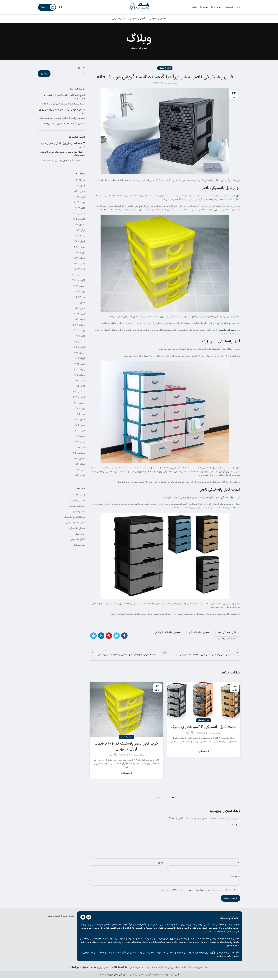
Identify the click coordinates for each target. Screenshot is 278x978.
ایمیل (159, 863)
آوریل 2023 (79, 302)
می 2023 (80, 297)
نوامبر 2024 (79, 202)
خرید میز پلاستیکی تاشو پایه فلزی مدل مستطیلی (62, 118)
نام (238, 863)
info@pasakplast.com (83, 967)
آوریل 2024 (79, 241)
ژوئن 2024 (80, 230)
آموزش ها (80, 495)
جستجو (81, 67)
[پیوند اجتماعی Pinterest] (109, 635)
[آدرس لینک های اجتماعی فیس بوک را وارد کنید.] (124, 635)
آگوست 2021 (79, 397)
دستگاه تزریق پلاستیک (74, 517)
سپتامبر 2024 (78, 213)
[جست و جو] (61, 7)
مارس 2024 (79, 247)
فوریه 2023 (79, 314)
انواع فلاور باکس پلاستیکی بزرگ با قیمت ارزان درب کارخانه (63, 97)
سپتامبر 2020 (79, 453)
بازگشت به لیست (165, 652)
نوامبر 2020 (80, 442)
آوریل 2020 (80, 464)
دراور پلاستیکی (78, 511)
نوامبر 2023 (79, 263)
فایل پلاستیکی (136, 48)
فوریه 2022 (80, 364)
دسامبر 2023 (79, 258)
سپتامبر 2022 (79, 341)
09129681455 (120, 967)
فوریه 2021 (80, 431)
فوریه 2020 (80, 475)
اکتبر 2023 (80, 269)
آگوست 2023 (78, 280)
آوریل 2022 (80, 358)
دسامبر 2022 (79, 325)
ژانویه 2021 (80, 436)
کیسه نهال (80, 534)
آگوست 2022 (79, 347)
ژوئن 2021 (80, 408)
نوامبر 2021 (80, 380)
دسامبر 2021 (79, 375)
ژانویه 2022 (79, 369)
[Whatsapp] (88, 917)
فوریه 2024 (79, 252)
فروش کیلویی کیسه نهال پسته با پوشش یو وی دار (61, 111)
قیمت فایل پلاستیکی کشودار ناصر (57, 160)
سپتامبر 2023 (78, 275)
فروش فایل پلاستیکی (199, 632)
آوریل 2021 (80, 419)
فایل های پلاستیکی (231, 195)
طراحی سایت (175, 974)
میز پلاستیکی (79, 545)
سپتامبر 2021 (79, 392)
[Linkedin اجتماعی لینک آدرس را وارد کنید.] (101, 635)
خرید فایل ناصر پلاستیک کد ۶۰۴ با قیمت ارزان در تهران (126, 746)
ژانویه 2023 (79, 319)
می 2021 (81, 414)
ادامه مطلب (203, 752)
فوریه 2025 (79, 197)
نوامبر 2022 (79, 330)
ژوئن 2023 (80, 291)
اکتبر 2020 (80, 447)
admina (78, 143)
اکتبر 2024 (80, 208)
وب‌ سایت (235, 876)
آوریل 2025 (79, 186)
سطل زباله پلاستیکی (75, 522)
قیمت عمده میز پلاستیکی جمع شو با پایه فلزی (63, 104)
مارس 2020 (79, 469)
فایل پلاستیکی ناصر (227, 632)
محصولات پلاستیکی (227, 330)
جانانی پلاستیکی (77, 500)
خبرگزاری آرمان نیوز (117, 974)
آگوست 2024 (79, 219)
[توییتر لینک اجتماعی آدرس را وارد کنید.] (116, 635)
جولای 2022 (79, 353)
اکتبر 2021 (80, 386)
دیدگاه (236, 825)
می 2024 (80, 236)
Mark (79, 160)
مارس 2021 (80, 425)
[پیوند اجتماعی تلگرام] (93, 635)
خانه (145, 48)
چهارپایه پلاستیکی (76, 506)
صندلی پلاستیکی (77, 528)
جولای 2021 (79, 403)
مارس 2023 (79, 308)
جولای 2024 (79, 224)
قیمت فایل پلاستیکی (230, 497)
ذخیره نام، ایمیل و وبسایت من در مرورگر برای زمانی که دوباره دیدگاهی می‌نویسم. (199, 890)
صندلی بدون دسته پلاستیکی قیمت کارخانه (64, 124)
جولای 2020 (79, 458)
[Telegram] (82, 917)
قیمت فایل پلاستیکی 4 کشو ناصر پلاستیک (203, 727)
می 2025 (80, 180)
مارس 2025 (79, 191)
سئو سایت (162, 974)
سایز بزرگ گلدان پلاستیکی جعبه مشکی (63, 145)
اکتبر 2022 (80, 336)
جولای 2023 (79, 286)
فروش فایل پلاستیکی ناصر (167, 632)
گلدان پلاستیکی (77, 539)
